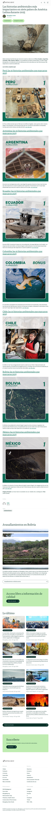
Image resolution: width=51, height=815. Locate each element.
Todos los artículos (9, 725)
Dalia (8, 503)
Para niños (5, 791)
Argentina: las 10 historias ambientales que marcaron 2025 (22, 132)
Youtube (29, 793)
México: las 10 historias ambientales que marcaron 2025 (21, 433)
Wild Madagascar (7, 789)
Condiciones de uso (31, 781)
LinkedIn (29, 789)
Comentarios (7, 20)
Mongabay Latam (11, 15)
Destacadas (5, 779)
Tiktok (28, 799)
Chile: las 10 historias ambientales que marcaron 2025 (25, 312)
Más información (12, 601)
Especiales (5, 775)
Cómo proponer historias (33, 779)
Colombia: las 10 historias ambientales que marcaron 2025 (22, 252)
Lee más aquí (28, 127)
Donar (28, 773)
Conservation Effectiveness (9, 799)
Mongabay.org (6, 793)
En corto (5, 777)
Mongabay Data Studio (8, 802)
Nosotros (29, 769)
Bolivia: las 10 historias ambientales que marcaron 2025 (21, 373)
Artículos (5, 773)
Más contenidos (6, 781)
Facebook (29, 797)
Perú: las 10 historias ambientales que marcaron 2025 (25, 71)
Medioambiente (8, 510)
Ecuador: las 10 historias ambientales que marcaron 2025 (22, 192)
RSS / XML (29, 802)
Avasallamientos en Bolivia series (12, 581)
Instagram (29, 791)
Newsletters (30, 777)
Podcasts (5, 771)
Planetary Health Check (9, 797)
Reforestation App (7, 795)
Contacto (29, 771)
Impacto (29, 775)
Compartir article (18, 20)
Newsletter (11, 746)
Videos (4, 769)
